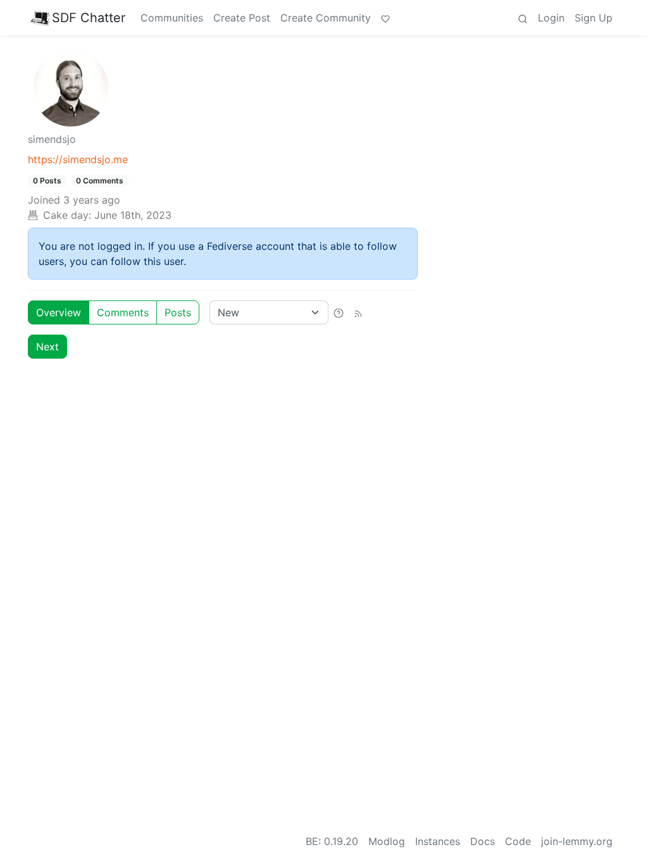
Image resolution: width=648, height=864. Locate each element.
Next (47, 346)
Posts (178, 312)
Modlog (386, 841)
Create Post (241, 17)
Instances (437, 841)
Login (551, 17)
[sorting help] (338, 312)
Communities (171, 17)
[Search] (523, 17)
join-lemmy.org (577, 841)
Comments (123, 312)
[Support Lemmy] (385, 17)
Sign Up (594, 17)
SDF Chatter (88, 17)
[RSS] (358, 312)
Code (518, 841)
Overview (58, 312)
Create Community (325, 17)
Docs (482, 841)
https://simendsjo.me (78, 159)
